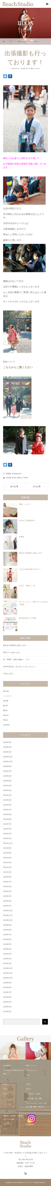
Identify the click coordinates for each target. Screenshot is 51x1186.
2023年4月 (7, 800)
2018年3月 (7, 1012)
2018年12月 (7, 968)
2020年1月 (7, 906)
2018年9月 (7, 983)
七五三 (28, 1084)
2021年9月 (7, 848)
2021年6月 (7, 858)
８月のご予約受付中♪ (27, 521)
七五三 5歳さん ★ (27, 586)
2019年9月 (7, 925)
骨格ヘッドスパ (25, 504)
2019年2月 (7, 959)
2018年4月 (7, 1007)
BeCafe (6, 691)
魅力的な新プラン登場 (27, 618)
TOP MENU (7, 1065)
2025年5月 (7, 781)
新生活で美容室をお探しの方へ (31, 553)
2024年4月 (7, 786)
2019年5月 (7, 944)
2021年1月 (7, 872)
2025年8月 (7, 766)
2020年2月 (7, 901)
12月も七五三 (8, 674)
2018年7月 (7, 992)
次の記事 (37, 486)
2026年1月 (7, 752)
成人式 (28, 1089)
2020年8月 (7, 877)
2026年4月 (7, 742)
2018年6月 (7, 997)
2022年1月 (7, 838)
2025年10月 (7, 762)
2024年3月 (7, 790)
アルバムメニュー (32, 1070)
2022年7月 (7, 824)
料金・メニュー (31, 1065)
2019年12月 (7, 911)
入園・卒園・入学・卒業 (34, 1098)
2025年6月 (7, 776)
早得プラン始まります (11, 652)
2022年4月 (7, 829)
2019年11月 (7, 915)
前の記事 (14, 486)
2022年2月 (7, 834)
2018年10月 (7, 978)
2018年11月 (7, 973)
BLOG (28, 68)
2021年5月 (7, 863)
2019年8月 (7, 930)
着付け (33, 68)
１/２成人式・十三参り (33, 1094)
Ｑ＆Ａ (5, 1094)
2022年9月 (7, 814)
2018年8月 (7, 987)
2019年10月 (7, 920)
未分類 (23, 68)
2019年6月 (7, 939)
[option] (13, 1051)
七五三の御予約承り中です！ (30, 569)
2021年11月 (7, 843)
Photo (38, 68)
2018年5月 (7, 1002)
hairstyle (6, 725)
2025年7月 (7, 771)
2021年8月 (7, 853)
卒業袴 (21, 537)
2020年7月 (7, 882)
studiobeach (16, 474)
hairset (5, 715)
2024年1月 (7, 795)
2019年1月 (7, 963)
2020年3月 (7, 896)
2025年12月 (7, 757)
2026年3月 (7, 747)
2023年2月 (7, 805)
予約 (27, 1075)
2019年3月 (7, 954)
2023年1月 (7, 810)
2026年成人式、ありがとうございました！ (19, 667)
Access (5, 1089)
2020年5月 (7, 887)
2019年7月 (7, 935)
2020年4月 (7, 891)
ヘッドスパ (7, 696)
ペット (5, 1129)
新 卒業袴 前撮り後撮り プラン (17, 660)
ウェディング (7, 1124)
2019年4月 (7, 949)
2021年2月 (7, 867)
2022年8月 (7, 819)
